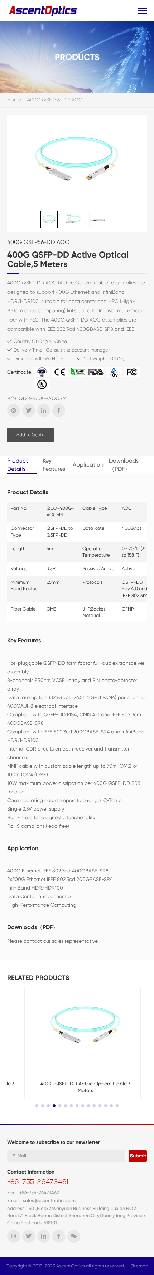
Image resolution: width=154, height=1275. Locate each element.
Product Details (17, 464)
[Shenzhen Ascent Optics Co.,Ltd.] (44, 10)
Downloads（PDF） (124, 464)
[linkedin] (43, 410)
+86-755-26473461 (38, 1182)
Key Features (54, 464)
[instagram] (13, 410)
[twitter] (28, 410)
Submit (138, 1156)
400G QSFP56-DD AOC (54, 100)
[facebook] (58, 410)
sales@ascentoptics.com (49, 1200)
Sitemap (139, 1266)
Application (88, 464)
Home (14, 100)
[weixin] (73, 1236)
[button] (36, 1105)
